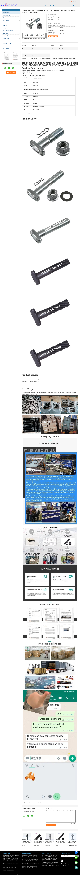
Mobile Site (64, 865)
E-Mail (62, 863)
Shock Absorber (6, 40)
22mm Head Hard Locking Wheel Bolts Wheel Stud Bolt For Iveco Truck (60, 843)
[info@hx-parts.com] (76, 868)
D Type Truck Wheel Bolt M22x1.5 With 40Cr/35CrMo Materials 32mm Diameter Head (72, 843)
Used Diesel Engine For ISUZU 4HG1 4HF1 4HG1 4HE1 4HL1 (11, 856)
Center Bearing (6, 33)
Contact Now (54, 36)
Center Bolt (5, 25)
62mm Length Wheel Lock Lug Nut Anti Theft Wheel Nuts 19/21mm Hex (50, 863)
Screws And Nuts (6, 35)
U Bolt (4, 22)
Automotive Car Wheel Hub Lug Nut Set (50, 865)
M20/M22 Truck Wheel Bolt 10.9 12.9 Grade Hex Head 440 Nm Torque (27, 843)
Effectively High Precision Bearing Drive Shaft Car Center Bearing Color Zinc (30, 868)
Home (20, 5)
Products (26, 5)
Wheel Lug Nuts (6, 20)
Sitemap (67, 863)
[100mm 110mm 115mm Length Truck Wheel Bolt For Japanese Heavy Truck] (38, 837)
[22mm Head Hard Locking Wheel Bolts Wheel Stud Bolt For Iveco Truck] (61, 837)
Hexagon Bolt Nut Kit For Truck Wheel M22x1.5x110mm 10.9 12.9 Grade (49, 843)
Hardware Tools (6, 38)
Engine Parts (5, 46)
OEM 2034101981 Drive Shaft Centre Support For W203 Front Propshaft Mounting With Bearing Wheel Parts (30, 861)
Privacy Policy (14, 874)
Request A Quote (71, 5)
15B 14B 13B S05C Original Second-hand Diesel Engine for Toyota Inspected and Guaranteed (11, 869)
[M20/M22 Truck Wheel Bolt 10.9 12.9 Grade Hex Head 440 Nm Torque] (27, 837)
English (74, 1)
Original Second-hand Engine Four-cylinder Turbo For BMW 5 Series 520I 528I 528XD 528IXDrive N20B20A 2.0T (11, 865)
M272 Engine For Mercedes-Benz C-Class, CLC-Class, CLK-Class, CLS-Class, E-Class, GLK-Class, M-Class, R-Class (11, 860)
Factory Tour (45, 5)
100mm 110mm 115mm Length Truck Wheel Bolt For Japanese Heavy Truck (39, 843)
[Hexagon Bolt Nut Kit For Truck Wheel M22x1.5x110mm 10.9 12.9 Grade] (49, 837)
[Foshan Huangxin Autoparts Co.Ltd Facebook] (62, 861)
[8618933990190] (76, 862)
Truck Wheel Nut (6, 15)
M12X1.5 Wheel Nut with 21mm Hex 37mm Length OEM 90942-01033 (49, 856)
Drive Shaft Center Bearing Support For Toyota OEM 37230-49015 (30, 864)
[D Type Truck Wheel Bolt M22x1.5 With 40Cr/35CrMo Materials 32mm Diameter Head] (72, 837)
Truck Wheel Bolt (14, 8)
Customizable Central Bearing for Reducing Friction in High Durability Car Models (30, 857)
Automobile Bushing (7, 43)
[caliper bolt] (34, 23)
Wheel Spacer (6, 48)
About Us (37, 5)
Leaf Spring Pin (6, 28)
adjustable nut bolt (45, 802)
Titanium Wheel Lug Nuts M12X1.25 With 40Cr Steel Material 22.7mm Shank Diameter (49, 859)
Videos (32, 5)
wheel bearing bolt (36, 802)
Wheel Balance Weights (8, 30)
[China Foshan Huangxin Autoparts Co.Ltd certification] (7, 56)
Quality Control (54, 5)
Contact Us (63, 5)
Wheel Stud (5, 17)
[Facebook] (76, 852)
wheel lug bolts (28, 802)
